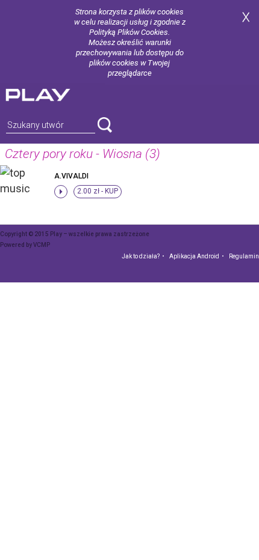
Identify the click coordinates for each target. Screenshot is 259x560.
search (105, 125)
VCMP (41, 245)
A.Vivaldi (71, 176)
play (52, 93)
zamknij (246, 17)
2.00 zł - (97, 191)
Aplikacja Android (194, 256)
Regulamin (244, 256)
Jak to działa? (141, 256)
